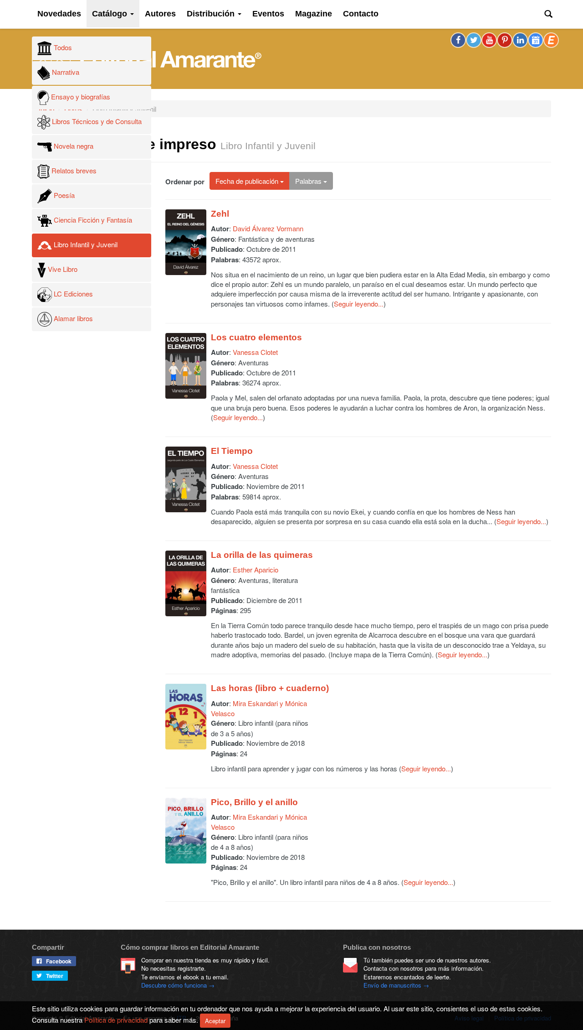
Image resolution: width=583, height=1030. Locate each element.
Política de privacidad (116, 1019)
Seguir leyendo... (359, 303)
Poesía (63, 195)
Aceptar (215, 1020)
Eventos (268, 13)
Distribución (212, 13)
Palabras (309, 181)
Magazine (313, 13)
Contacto (360, 13)
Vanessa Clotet (255, 352)
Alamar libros (72, 318)
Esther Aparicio (255, 569)
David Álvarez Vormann (268, 228)
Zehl (220, 213)
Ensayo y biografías (79, 96)
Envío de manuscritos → (396, 985)
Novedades (59, 13)
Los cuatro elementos (256, 337)
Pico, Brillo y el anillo (254, 802)
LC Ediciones (72, 293)
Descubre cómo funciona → (178, 985)
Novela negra (72, 146)
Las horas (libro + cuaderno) (270, 688)
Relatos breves (73, 170)
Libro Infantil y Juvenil (85, 244)
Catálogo (110, 13)
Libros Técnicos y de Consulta (96, 121)
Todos (62, 47)
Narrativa (64, 72)
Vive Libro (61, 269)
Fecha (246, 181)
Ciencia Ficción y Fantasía (92, 219)
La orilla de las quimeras (262, 555)
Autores (160, 13)
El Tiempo (232, 451)
